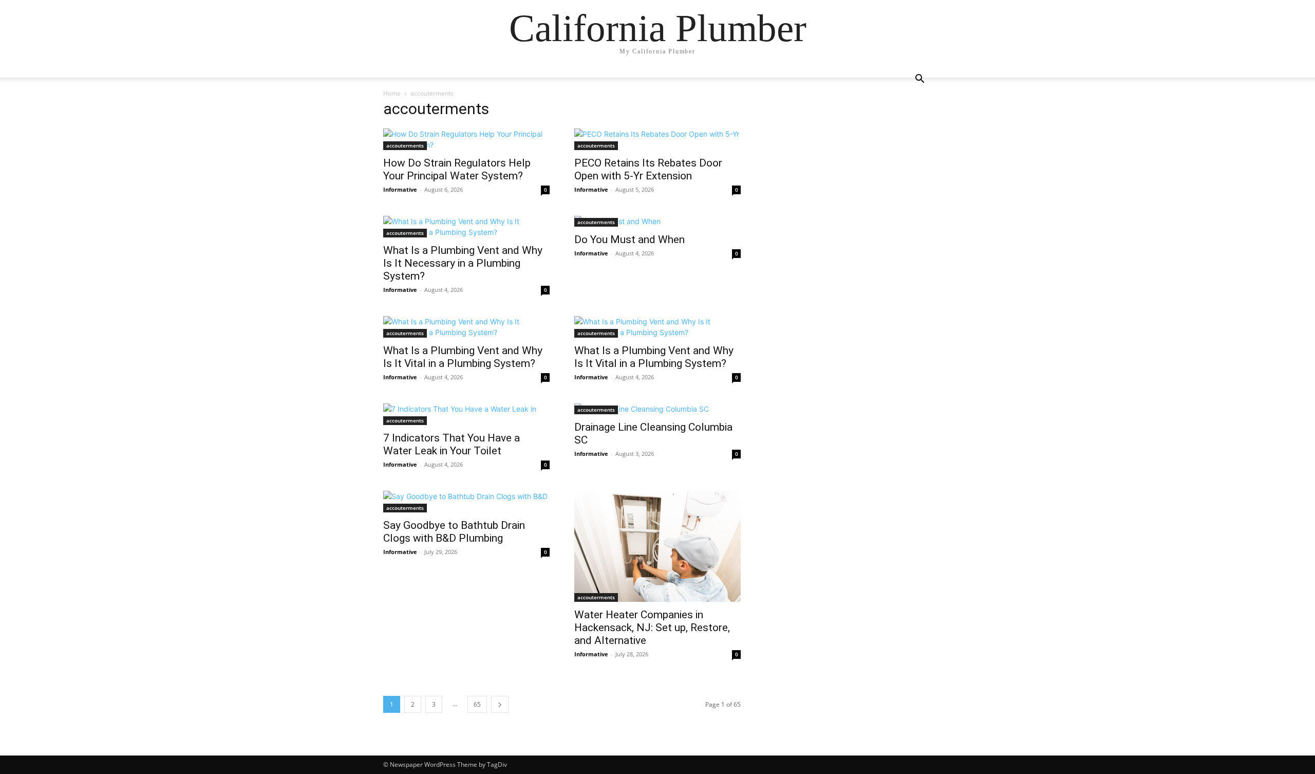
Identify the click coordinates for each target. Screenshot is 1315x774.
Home (392, 93)
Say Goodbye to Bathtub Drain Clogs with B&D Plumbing (454, 531)
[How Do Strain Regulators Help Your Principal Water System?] (466, 139)
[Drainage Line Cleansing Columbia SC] (657, 408)
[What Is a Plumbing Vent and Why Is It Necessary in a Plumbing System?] (466, 226)
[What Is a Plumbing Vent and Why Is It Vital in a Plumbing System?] (466, 327)
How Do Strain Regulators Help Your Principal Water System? (457, 169)
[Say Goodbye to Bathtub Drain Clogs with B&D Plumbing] (466, 501)
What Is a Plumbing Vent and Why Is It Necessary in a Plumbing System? (462, 263)
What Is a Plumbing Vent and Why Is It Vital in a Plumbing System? (462, 357)
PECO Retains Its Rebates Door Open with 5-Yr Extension (648, 169)
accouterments (405, 145)
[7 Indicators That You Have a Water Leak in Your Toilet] (466, 414)
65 (477, 704)
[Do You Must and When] (657, 221)
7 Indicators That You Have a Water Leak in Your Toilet (451, 444)
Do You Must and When (629, 239)
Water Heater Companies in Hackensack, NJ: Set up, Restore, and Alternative (652, 628)
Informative (400, 189)
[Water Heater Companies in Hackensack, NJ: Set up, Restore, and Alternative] (657, 546)
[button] (919, 80)
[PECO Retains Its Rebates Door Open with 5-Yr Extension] (657, 139)
